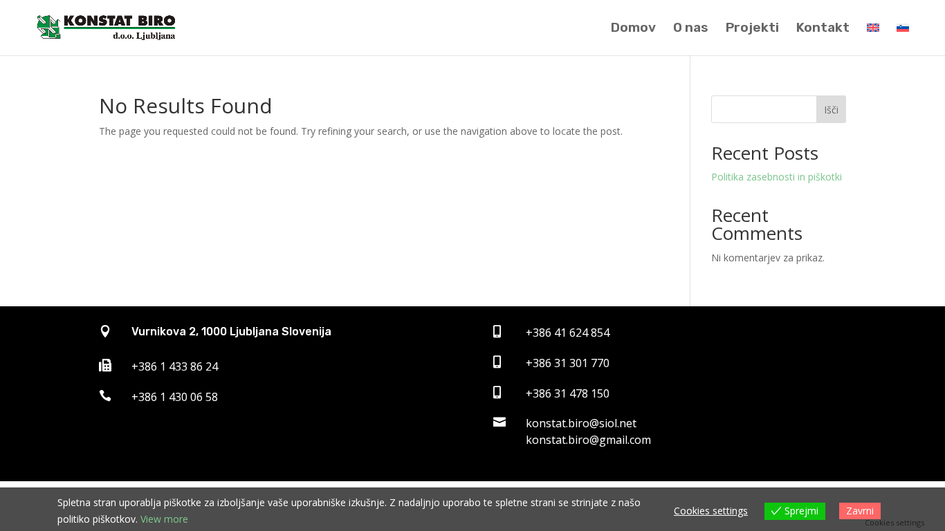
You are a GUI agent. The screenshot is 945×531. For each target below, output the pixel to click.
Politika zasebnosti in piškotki (776, 176)
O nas (690, 29)
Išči (831, 109)
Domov (633, 29)
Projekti (752, 29)
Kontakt (823, 29)
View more (164, 518)
